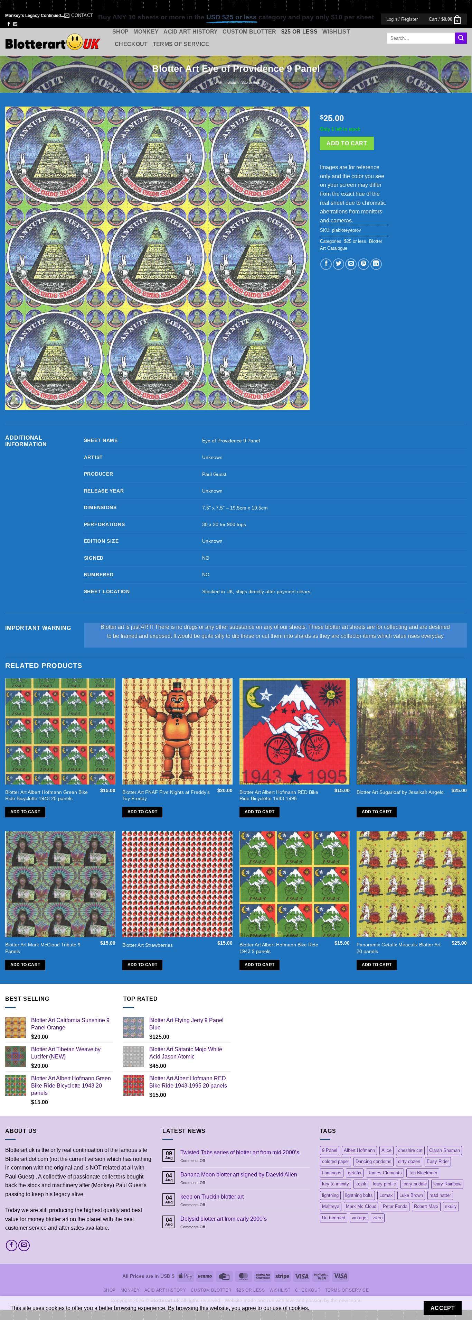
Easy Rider (438, 1161)
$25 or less (299, 32)
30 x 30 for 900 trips (224, 524)
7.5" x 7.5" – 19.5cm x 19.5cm (235, 508)
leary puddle (415, 1183)
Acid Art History (190, 32)
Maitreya (330, 1206)
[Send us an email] (15, 24)
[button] (402, 19)
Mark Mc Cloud (361, 1206)
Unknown (212, 457)
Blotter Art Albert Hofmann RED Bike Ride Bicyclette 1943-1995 (278, 795)
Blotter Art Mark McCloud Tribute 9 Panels (43, 948)
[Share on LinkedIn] (376, 264)
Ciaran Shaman (444, 1150)
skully (451, 1206)
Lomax (386, 1195)
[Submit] (461, 38)
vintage (359, 1217)
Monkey (146, 32)
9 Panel (329, 1150)
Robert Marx (426, 1206)
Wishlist (336, 32)
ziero (378, 1217)
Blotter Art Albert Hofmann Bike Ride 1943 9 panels (278, 948)
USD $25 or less (231, 17)
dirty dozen (409, 1161)
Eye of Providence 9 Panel (231, 440)
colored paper (335, 1161)
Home (217, 82)
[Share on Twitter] (338, 264)
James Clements (385, 1172)
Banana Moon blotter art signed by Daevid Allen (238, 1174)
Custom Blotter (249, 32)
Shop (120, 32)
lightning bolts (359, 1195)
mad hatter (440, 1195)
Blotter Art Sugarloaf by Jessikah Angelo (400, 792)
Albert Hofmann (359, 1150)
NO (205, 558)
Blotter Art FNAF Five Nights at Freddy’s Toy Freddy (166, 795)
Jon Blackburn (422, 1172)
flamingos (331, 1172)
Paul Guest (214, 474)
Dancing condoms (373, 1161)
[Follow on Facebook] (9, 24)
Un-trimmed (333, 1217)
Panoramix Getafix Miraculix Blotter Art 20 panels (399, 948)
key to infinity (335, 1183)
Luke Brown (411, 1195)
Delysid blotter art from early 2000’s (223, 1219)
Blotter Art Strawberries (147, 945)
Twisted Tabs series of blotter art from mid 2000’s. (240, 1152)
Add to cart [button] (25, 812)
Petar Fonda (395, 1206)
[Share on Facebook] (326, 264)
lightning (330, 1195)
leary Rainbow (447, 1183)
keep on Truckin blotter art (212, 1197)
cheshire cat (410, 1150)
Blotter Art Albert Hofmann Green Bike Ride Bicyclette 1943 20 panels (46, 795)
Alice (386, 1150)
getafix (354, 1172)
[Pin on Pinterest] (363, 264)
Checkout (131, 44)
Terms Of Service (181, 44)
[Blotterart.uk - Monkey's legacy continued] (53, 41)
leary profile (384, 1183)
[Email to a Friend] (351, 264)
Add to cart (347, 143)
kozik (361, 1183)
